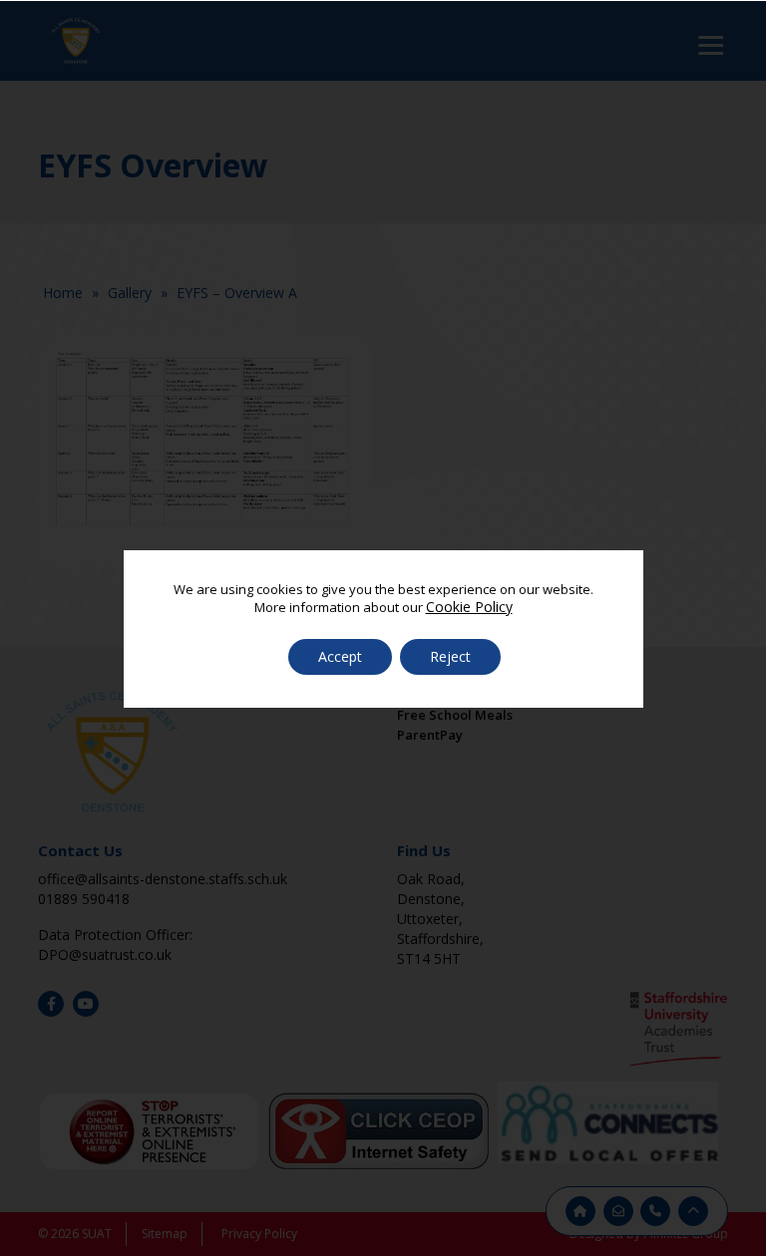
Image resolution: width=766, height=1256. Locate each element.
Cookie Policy (469, 606)
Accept (340, 656)
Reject (450, 656)
